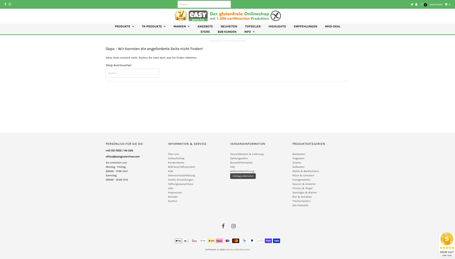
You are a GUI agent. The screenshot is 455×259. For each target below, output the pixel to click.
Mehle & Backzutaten (305, 171)
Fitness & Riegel (302, 188)
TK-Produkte (152, 26)
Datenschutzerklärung (181, 175)
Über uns (173, 154)
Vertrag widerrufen (243, 176)
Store (205, 31)
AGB (170, 171)
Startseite (215, 40)
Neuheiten (229, 26)
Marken (179, 26)
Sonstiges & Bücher (304, 192)
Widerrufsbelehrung (242, 171)
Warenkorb (440, 4)
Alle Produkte (300, 205)
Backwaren (299, 154)
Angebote (205, 26)
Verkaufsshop (176, 158)
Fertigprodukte (301, 179)
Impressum (175, 192)
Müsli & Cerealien (303, 175)
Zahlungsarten (239, 158)
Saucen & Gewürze (304, 184)
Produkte (122, 26)
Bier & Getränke (302, 196)
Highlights (277, 26)
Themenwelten (301, 201)
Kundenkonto (176, 162)
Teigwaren (298, 158)
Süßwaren (298, 166)
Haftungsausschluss (180, 184)
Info (247, 31)
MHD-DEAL (332, 26)
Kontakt (173, 196)
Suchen (172, 201)
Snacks (296, 162)
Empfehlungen (305, 26)
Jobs (170, 188)
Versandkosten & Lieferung (246, 154)
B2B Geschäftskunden (181, 166)
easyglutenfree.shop (238, 250)
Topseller (253, 26)
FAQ (232, 166)
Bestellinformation (241, 162)
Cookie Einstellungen (180, 179)
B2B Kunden (227, 31)
